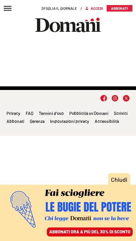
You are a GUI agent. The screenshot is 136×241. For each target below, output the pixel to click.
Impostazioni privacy (69, 121)
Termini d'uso (51, 113)
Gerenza (37, 121)
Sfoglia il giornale (59, 8)
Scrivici (121, 113)
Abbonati (15, 121)
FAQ (29, 113)
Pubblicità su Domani (88, 113)
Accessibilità (107, 121)
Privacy (13, 113)
